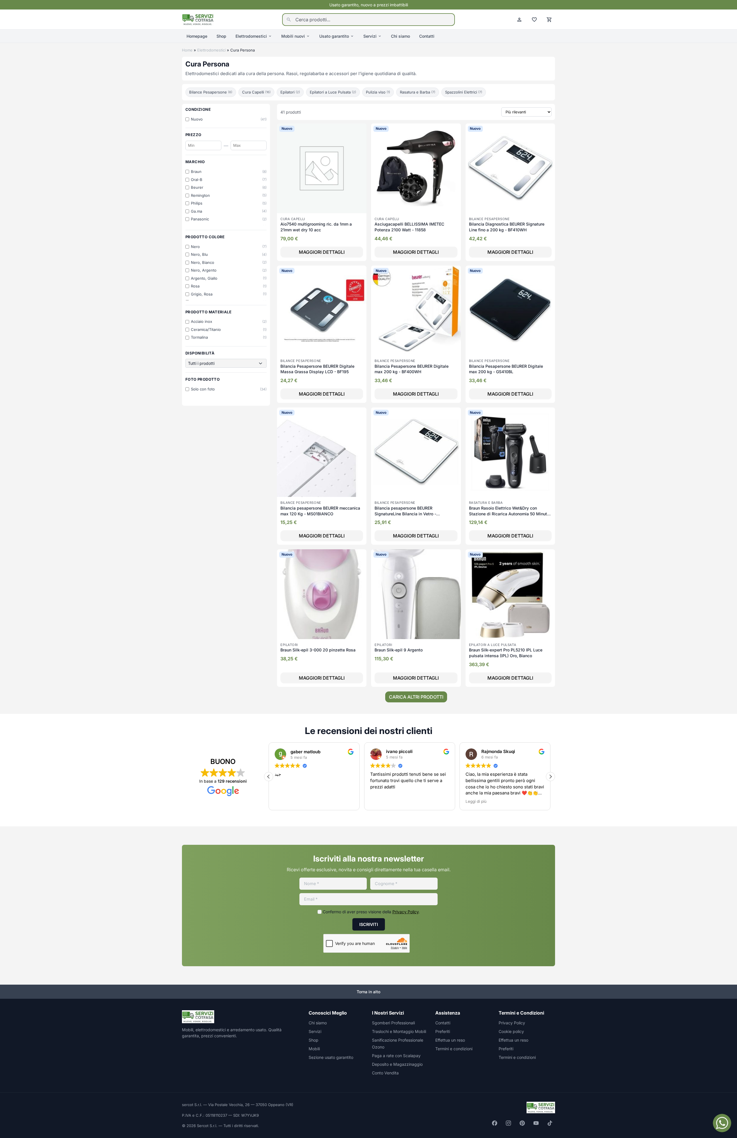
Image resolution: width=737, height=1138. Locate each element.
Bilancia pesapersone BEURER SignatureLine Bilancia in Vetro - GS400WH (405, 514)
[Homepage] (198, 19)
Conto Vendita (385, 1072)
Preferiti (442, 1031)
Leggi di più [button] (380, 801)
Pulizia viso (378, 92)
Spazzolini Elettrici (463, 92)
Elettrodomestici (251, 36)
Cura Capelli (256, 92)
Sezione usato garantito (331, 1057)
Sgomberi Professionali (393, 1022)
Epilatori (290, 92)
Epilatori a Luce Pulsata (333, 92)
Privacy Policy (405, 911)
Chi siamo (400, 36)
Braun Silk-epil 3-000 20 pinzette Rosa (318, 649)
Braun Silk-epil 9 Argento (399, 649)
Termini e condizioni (453, 1048)
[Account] (519, 19)
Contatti (426, 36)
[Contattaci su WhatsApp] (722, 1123)
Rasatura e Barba (417, 92)
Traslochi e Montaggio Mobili (399, 1031)
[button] (268, 776)
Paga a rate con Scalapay (396, 1055)
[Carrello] (549, 19)
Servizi (370, 36)
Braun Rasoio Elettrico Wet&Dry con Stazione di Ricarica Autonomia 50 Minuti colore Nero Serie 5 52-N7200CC (508, 514)
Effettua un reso (450, 1040)
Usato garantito (334, 36)
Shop (221, 36)
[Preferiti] (534, 19)
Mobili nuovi (293, 36)
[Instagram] (508, 1123)
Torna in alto (368, 991)
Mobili (314, 1048)
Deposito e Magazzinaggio (397, 1064)
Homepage (197, 36)
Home (187, 50)
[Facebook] (494, 1123)
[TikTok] (550, 1123)
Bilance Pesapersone (210, 92)
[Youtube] (536, 1123)
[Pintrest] (522, 1123)
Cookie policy (511, 1031)
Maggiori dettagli (322, 252)
